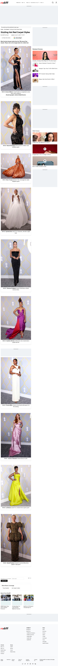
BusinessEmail (33, 2)
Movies (44, 633)
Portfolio (2, 653)
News (22, 2)
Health (11, 646)
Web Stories (36, 131)
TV (38, 2)
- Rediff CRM (28, 638)
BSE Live (2, 646)
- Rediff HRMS (29, 636)
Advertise (8, 659)
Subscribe (4, 580)
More (41, 2)
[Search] (53, 2)
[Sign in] (56, 2)
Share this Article (6, 37)
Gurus (37, 2)
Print (30, 578)
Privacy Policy (13, 660)
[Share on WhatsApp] (22, 664)
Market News (3, 650)
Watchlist (2, 651)
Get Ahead (6, 29)
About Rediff (2, 660)
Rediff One (28, 631)
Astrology (44, 641)
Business (44, 631)
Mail (20, 2)
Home (17, 2)
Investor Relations (28, 660)
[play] (44, 137)
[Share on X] (25, 664)
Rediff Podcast (45, 643)
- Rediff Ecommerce (30, 634)
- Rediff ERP (28, 639)
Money (27, 2)
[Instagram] (30, 664)
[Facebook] (27, 664)
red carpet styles (16, 588)
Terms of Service (20, 660)
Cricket (44, 636)
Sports (44, 634)
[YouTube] (32, 664)
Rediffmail (28, 629)
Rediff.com (45, 659)
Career (11, 650)
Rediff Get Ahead (5, 35)
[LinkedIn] (35, 664)
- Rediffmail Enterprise (30, 633)
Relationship (12, 651)
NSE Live (2, 648)
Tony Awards (6, 588)
